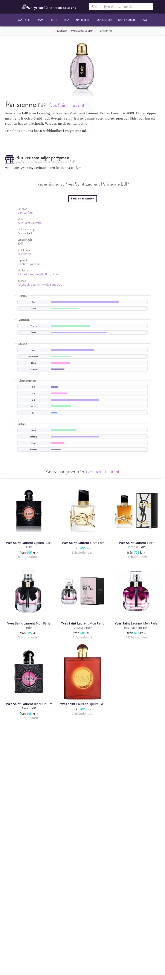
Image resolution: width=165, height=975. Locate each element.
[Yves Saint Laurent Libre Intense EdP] (136, 511)
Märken (24, 20)
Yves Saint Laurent (83, 31)
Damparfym (25, 212)
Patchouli (23, 284)
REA (66, 20)
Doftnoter (126, 20)
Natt (33, 308)
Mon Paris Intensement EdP (136, 625)
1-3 (33, 393)
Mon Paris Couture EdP (82, 625)
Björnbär (34, 264)
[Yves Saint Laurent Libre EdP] (82, 511)
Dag (34, 302)
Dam (40, 20)
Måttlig (33, 436)
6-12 (33, 406)
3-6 (33, 399)
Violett (39, 274)
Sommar (33, 356)
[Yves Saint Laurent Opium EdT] (82, 672)
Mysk (45, 284)
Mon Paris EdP (28, 625)
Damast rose (25, 274)
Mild (33, 430)
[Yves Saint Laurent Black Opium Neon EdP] (28, 672)
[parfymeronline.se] (49, 6)
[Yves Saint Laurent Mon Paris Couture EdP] (82, 591)
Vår (34, 350)
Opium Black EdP (28, 545)
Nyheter (82, 20)
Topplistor (103, 20)
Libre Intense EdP (136, 545)
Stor (33, 443)
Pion (47, 274)
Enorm (33, 449)
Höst (33, 363)
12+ (34, 412)
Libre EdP (82, 543)
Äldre (34, 332)
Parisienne (24, 254)
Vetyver (36, 284)
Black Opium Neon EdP (28, 706)
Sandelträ (56, 284)
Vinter (33, 369)
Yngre (34, 326)
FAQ (144, 20)
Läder (55, 274)
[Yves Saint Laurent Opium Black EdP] (28, 511)
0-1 (33, 387)
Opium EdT (82, 704)
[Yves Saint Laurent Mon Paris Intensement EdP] (136, 591)
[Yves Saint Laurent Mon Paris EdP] (28, 591)
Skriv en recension (82, 198)
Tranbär (22, 264)
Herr (53, 20)
